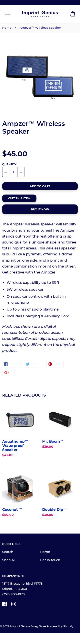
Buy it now (40, 209)
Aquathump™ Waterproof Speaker (15, 445)
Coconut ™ (12, 510)
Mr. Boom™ (53, 441)
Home (6, 27)
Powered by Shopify (59, 626)
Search (7, 552)
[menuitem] (73, 14)
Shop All (9, 560)
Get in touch (50, 560)
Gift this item (19, 198)
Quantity (9, 164)
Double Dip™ (54, 510)
